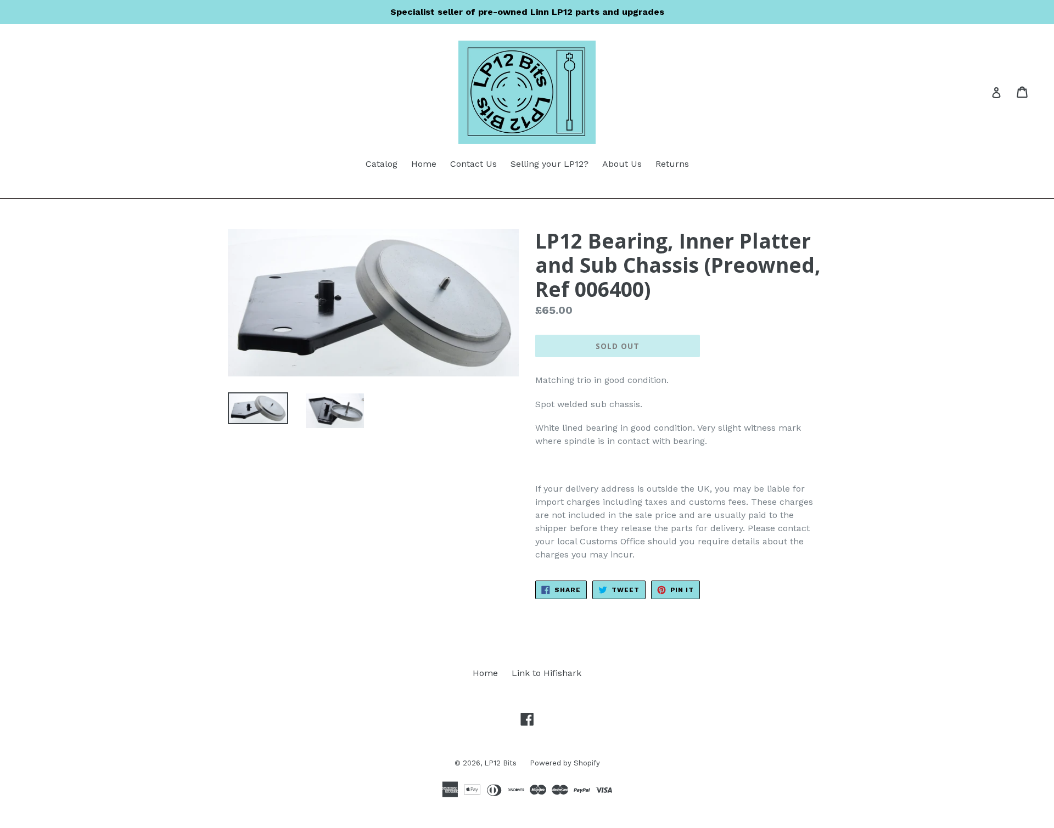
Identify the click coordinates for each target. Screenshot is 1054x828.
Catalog (381, 164)
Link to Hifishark (546, 673)
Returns (672, 164)
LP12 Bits (501, 763)
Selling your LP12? (549, 164)
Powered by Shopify (565, 763)
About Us (622, 164)
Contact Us (473, 164)
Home (423, 164)
